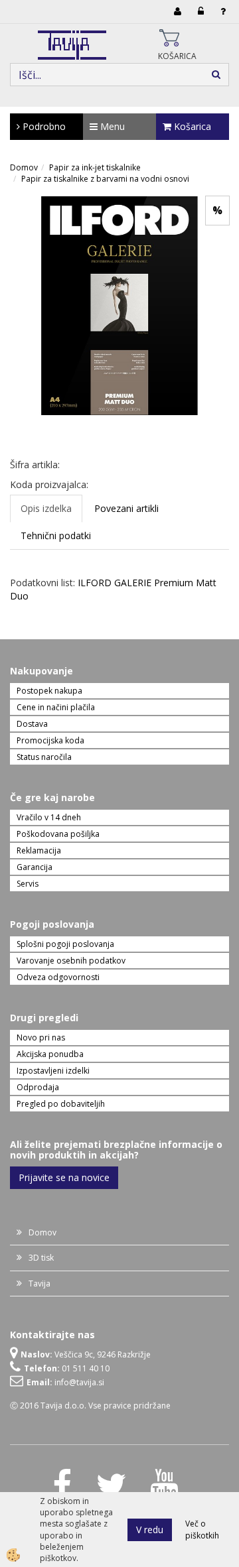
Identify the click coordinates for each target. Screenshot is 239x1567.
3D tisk (41, 1257)
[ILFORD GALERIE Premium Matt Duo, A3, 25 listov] (119, 304)
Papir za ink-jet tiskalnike (95, 167)
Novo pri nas (41, 1037)
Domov (24, 167)
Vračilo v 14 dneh (49, 817)
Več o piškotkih (202, 1529)
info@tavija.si (79, 1382)
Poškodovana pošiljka (58, 834)
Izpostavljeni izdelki (53, 1070)
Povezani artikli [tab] (126, 508)
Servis (28, 883)
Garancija (34, 867)
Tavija (39, 1283)
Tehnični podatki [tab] (56, 535)
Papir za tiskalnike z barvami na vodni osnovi (105, 178)
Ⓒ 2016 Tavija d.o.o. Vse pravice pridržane (90, 1405)
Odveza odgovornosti (58, 977)
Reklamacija (39, 850)
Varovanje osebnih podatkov (71, 960)
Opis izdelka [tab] (46, 508)
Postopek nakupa (49, 690)
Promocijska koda (50, 740)
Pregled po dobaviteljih (61, 1103)
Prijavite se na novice (64, 1177)
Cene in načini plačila (56, 707)
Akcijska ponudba (50, 1054)
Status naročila (44, 757)
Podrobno (43, 126)
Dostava (32, 723)
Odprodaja (38, 1087)
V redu (149, 1529)
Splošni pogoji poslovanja (65, 944)
